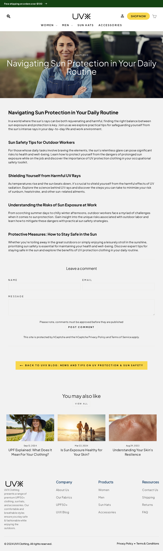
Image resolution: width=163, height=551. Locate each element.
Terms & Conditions (147, 543)
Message (16, 296)
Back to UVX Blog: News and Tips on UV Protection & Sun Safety (83, 365)
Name (13, 279)
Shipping (148, 497)
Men (66, 25)
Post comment (81, 327)
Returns (147, 504)
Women (48, 25)
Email (87, 279)
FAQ (145, 512)
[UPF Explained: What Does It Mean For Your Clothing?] (30, 427)
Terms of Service (121, 336)
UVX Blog (62, 512)
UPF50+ (62, 504)
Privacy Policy (97, 336)
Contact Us (150, 490)
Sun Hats (86, 25)
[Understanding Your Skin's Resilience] (133, 427)
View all (81, 403)
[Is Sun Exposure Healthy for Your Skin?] (81, 427)
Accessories (110, 25)
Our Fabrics (64, 497)
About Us (62, 490)
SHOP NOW (138, 16)
